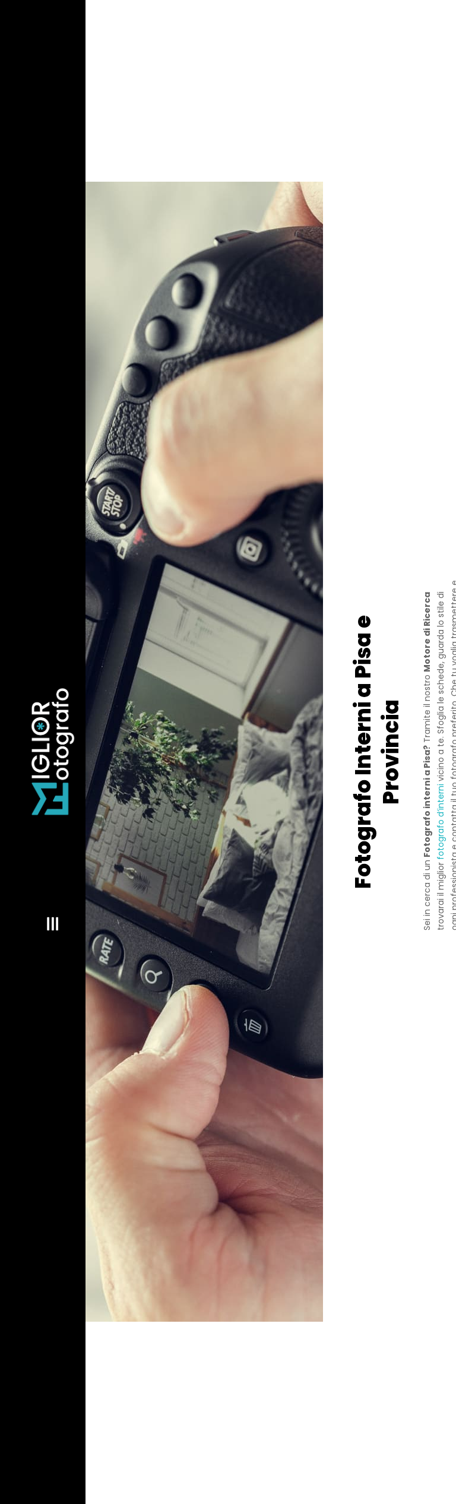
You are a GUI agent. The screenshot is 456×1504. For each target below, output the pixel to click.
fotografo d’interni (440, 822)
